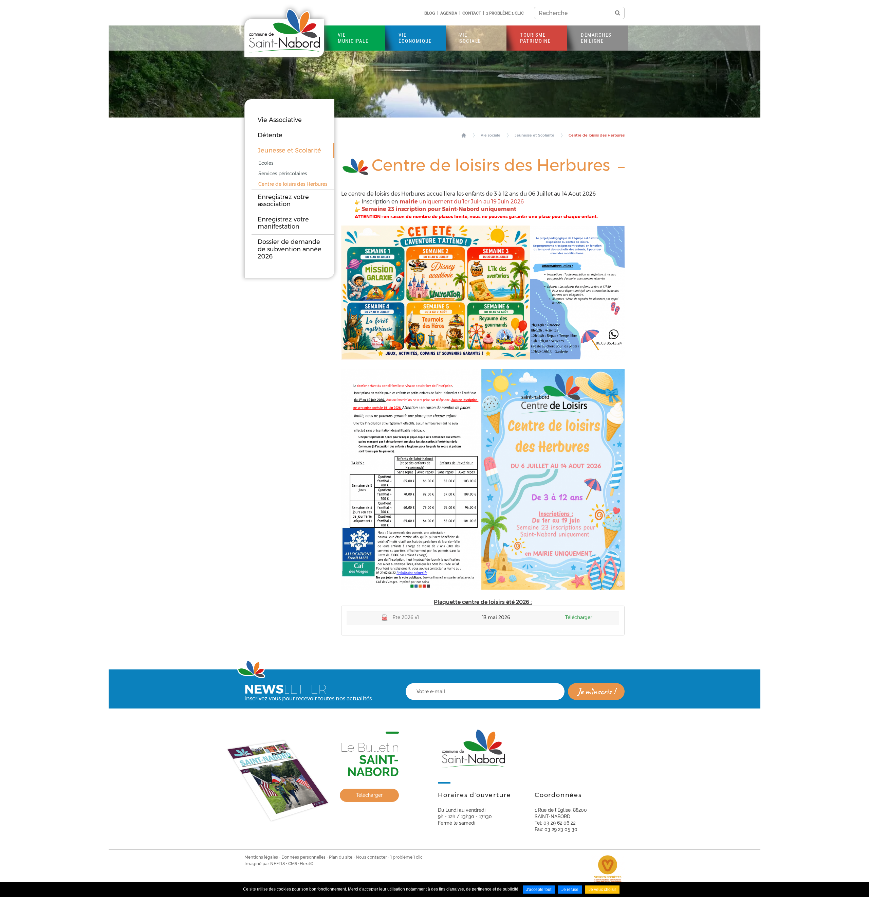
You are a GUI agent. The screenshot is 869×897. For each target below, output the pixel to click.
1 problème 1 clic (505, 13)
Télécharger (578, 617)
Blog (429, 13)
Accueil (463, 135)
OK (617, 13)
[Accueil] (284, 33)
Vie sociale (490, 135)
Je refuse (569, 889)
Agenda (448, 13)
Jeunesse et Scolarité (534, 135)
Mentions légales (261, 857)
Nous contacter (371, 857)
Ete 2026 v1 (405, 617)
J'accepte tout (538, 889)
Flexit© (306, 863)
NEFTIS (277, 863)
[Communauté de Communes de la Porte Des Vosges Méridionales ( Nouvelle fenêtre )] (608, 871)
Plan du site (340, 857)
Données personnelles (303, 857)
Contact (471, 13)
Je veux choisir (602, 889)
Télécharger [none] (369, 795)
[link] (321, 776)
